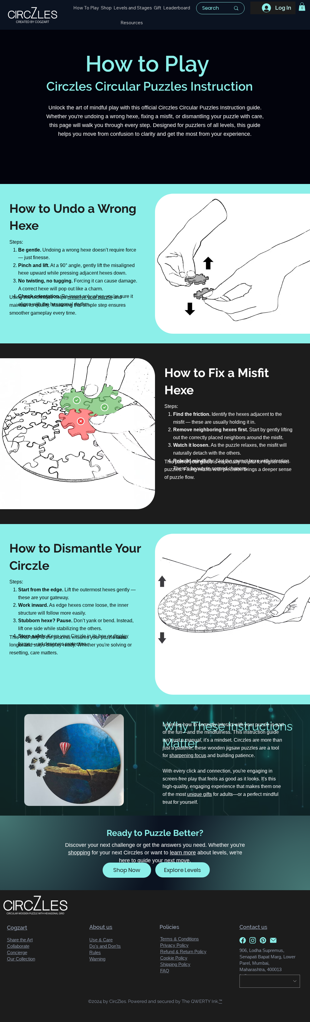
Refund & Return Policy (183, 951)
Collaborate (18, 946)
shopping (79, 853)
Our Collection (21, 958)
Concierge (17, 952)
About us (100, 927)
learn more (183, 853)
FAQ (164, 970)
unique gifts (199, 794)
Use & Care (101, 939)
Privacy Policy (174, 945)
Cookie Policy (173, 957)
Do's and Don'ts (105, 946)
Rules (95, 952)
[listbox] (269, 981)
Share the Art (20, 939)
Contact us (253, 927)
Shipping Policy (175, 964)
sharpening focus (187, 755)
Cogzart (17, 927)
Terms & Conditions (179, 938)
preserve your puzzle (90, 297)
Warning (97, 958)
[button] (131, 22)
